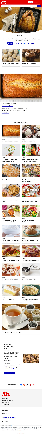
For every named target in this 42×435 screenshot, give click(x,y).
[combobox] (20, 5)
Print (33, 43)
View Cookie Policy (21, 430)
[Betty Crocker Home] (4, 2)
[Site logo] (6, 394)
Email (21, 43)
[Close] (40, 428)
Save (11, 43)
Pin (16, 43)
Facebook (27, 43)
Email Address (7, 360)
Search (39, 5)
